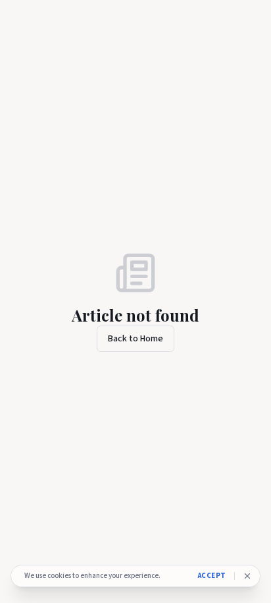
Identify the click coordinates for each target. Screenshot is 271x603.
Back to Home (135, 338)
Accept (212, 576)
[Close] (247, 576)
